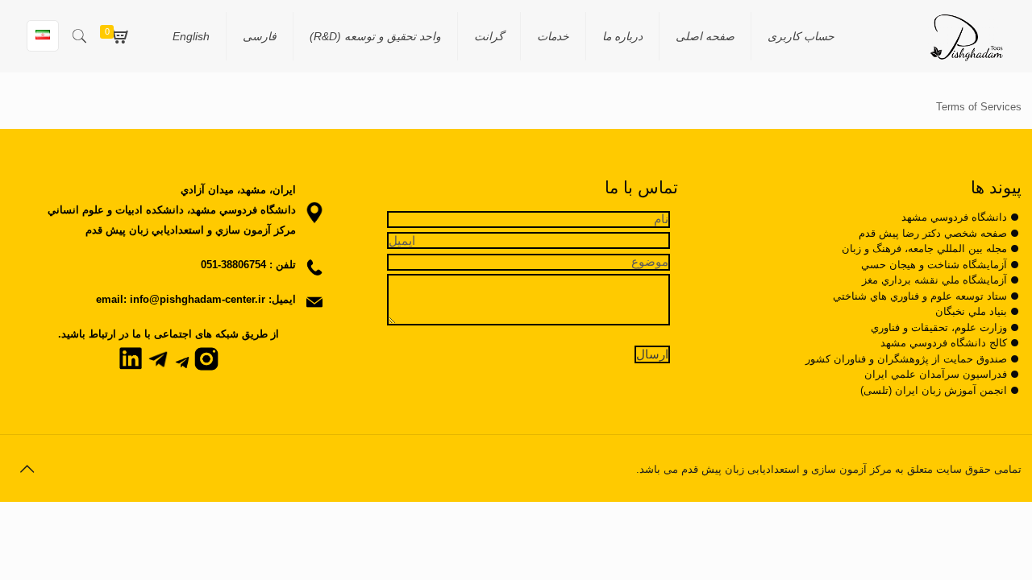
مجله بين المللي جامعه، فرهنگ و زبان (924, 248)
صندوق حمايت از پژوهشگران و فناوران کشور (906, 359)
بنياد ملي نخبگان (971, 311)
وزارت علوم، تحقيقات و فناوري (939, 327)
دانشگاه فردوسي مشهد (954, 217)
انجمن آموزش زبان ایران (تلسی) (933, 390)
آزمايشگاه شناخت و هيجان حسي (934, 265)
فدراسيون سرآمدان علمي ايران (935, 374)
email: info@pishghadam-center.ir (180, 299)
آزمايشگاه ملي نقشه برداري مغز (934, 280)
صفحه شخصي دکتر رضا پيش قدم (933, 233)
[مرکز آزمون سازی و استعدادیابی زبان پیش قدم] (966, 36)
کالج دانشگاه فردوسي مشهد (943, 343)
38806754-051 (233, 265)
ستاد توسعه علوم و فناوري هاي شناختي (920, 296)
